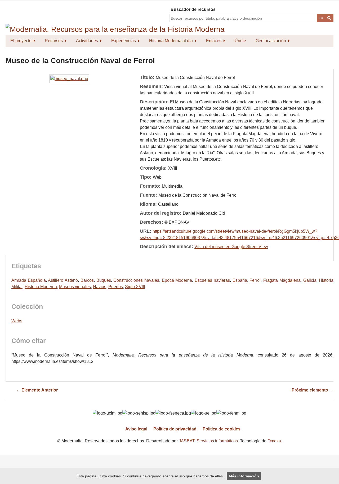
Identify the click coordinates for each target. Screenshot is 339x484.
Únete (240, 40)
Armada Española (28, 280)
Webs (16, 321)
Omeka (274, 441)
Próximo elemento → (312, 390)
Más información (244, 476)
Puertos (115, 286)
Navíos (99, 286)
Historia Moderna (41, 286)
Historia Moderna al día (171, 40)
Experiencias (123, 40)
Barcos (87, 280)
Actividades (87, 40)
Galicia (309, 280)
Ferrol (255, 280)
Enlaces (213, 40)
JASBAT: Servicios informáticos (208, 441)
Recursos (54, 40)
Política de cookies (221, 429)
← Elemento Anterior (37, 390)
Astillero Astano (63, 280)
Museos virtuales (75, 286)
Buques (103, 280)
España (240, 280)
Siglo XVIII (135, 286)
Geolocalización (271, 40)
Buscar (329, 18)
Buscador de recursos (193, 9)
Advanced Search (321, 18)
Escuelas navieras (212, 280)
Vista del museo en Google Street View (231, 246)
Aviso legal (136, 429)
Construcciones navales (136, 280)
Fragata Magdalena (282, 280)
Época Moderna (177, 280)
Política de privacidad (175, 429)
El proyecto (21, 40)
